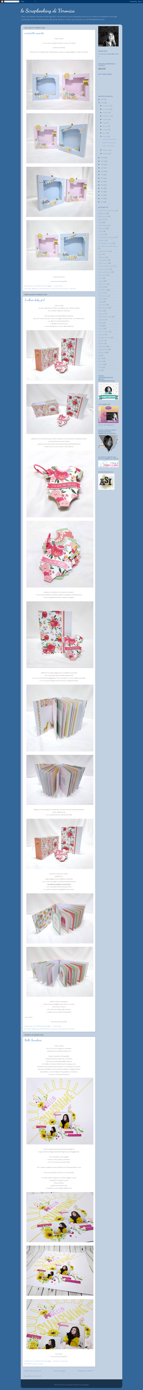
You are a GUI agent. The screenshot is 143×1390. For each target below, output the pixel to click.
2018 (102, 178)
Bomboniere (45, 288)
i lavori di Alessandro (106, 266)
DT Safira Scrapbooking (107, 246)
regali (100, 325)
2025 (102, 103)
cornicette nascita (34, 33)
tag (99, 355)
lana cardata (103, 275)
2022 (103, 164)
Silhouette (102, 346)
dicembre (106, 106)
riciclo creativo (103, 331)
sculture (101, 340)
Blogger (86, 1385)
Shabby (101, 343)
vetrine (100, 364)
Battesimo (36, 288)
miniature (101, 293)
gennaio (106, 153)
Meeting (101, 287)
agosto (106, 119)
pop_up (101, 314)
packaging (102, 305)
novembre (107, 109)
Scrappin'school (104, 337)
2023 (103, 161)
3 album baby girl (34, 300)
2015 (102, 188)
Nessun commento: (61, 1361)
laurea (100, 278)
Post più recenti (32, 1371)
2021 (102, 168)
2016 (102, 185)
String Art (102, 352)
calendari (101, 219)
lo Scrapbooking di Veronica (48, 11)
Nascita (73, 288)
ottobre (106, 112)
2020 (103, 171)
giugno (105, 126)
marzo (105, 136)
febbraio (106, 150)
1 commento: (58, 286)
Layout (34, 1364)
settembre (107, 116)
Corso (100, 231)
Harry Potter (103, 260)
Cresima (101, 234)
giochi (100, 254)
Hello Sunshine (33, 1040)
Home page (59, 1371)
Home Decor (64, 288)
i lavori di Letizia (104, 269)
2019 (102, 175)
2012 (102, 198)
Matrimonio (102, 284)
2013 (102, 195)
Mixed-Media (103, 296)
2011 (102, 202)
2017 (102, 181)
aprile (105, 133)
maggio (106, 129)
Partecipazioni (103, 308)
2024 (103, 158)
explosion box (103, 251)
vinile (100, 370)
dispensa (102, 240)
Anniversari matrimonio (107, 210)
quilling (100, 323)
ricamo (40, 1364)
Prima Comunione (105, 316)
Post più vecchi (85, 1371)
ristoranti (101, 334)
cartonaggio (103, 225)
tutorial (100, 361)
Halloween (102, 257)
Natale (100, 302)
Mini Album (63, 1029)
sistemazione (103, 349)
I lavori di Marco (104, 272)
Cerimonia (54, 288)
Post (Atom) (36, 1376)
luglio (105, 123)
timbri (100, 358)
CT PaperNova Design (107, 237)
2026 (103, 99)
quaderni (101, 319)
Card (100, 222)
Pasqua (101, 311)
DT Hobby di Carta (105, 243)
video (100, 367)
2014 (102, 192)
